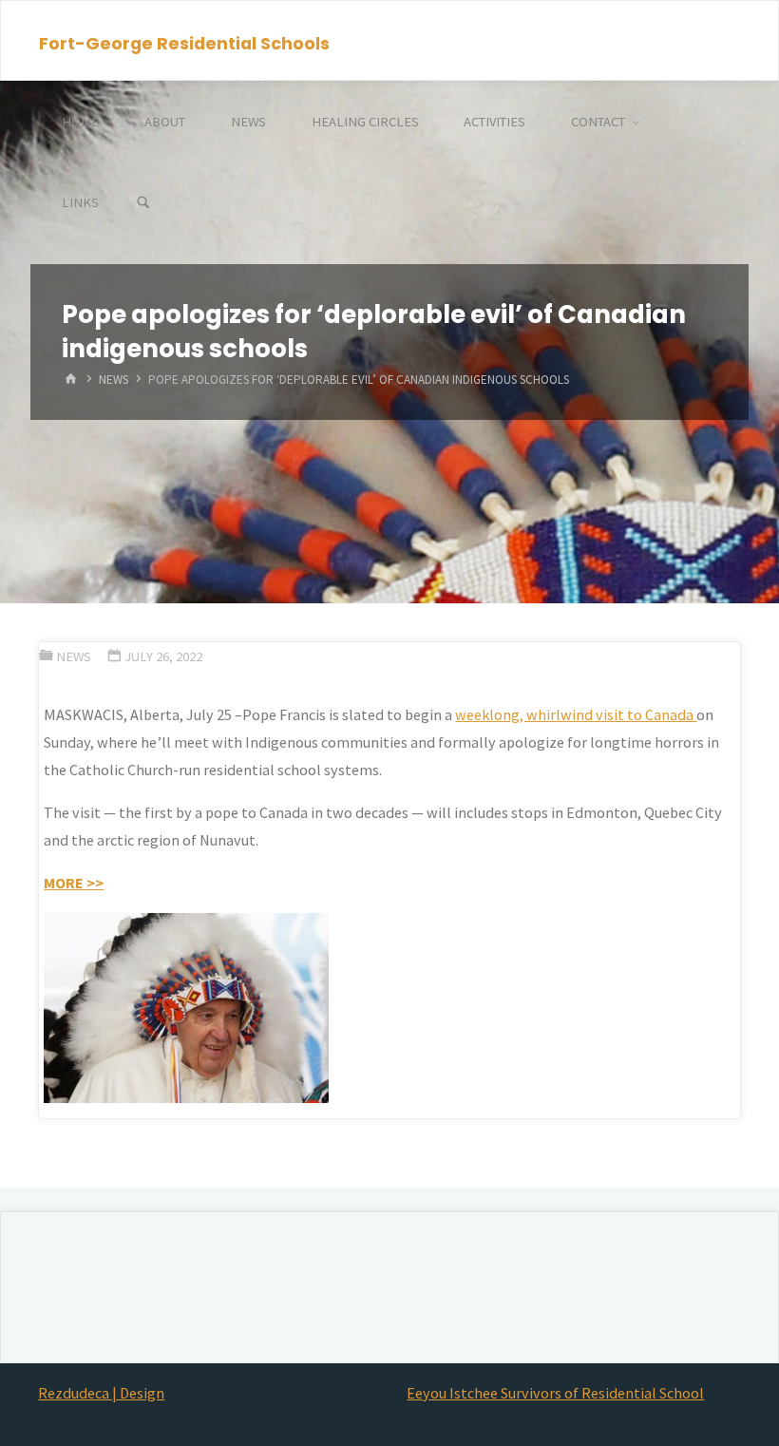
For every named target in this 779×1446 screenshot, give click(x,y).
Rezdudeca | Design (101, 1392)
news (113, 379)
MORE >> (74, 882)
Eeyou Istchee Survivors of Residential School (555, 1392)
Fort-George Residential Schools (184, 42)
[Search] (143, 202)
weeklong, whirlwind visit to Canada (575, 714)
